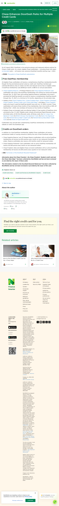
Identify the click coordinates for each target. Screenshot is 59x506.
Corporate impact (26, 289)
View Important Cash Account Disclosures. (29, 451)
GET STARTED (10, 230)
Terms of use (46, 282)
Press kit (25, 308)
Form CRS (25, 431)
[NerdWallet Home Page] (9, 3)
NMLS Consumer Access (28, 379)
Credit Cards (6, 9)
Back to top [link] (7, 183)
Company (25, 282)
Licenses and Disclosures (28, 353)
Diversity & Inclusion (26, 293)
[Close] (57, 493)
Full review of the (21, 153)
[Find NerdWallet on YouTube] (41, 322)
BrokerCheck (26, 439)
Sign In (47, 3)
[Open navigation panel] (2, 3)
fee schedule (31, 437)
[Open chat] (55, 502)
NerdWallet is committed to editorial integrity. (14, 64)
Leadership (26, 284)
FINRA (24, 425)
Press (24, 306)
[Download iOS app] (12, 327)
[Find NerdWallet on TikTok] (49, 322)
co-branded (5, 71)
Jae (15, 193)
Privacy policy (46, 288)
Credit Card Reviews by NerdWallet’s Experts (28, 172)
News (14, 9)
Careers (25, 286)
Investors (25, 311)
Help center (36, 282)
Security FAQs (37, 284)
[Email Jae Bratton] (13, 195)
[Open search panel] (41, 3)
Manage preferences (17, 500)
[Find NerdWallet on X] (38, 322)
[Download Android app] (12, 337)
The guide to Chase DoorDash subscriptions (21, 74)
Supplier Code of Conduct (47, 285)
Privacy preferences (46, 295)
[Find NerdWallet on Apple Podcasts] (46, 322)
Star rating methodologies (27, 301)
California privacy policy (46, 291)
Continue (30, 500)
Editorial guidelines (26, 297)
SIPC (27, 425)
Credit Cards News (8, 172)
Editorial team (27, 304)
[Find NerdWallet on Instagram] (43, 322)
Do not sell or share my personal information (46, 301)
